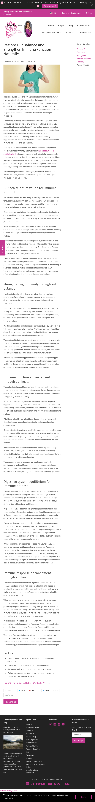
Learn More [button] (8, 798)
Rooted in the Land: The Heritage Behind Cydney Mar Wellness (11, 729)
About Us (70, 32)
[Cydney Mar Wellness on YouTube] (63, 725)
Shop (60, 25)
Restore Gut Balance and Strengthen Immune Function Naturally (84, 55)
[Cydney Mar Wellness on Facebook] (54, 725)
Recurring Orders (32, 727)
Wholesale (30, 755)
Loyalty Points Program (34, 761)
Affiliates (29, 758)
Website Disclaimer (33, 749)
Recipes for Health (51, 32)
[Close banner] (92, 4)
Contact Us (30, 733)
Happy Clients (83, 25)
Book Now (85, 32)
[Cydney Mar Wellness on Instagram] (59, 725)
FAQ (28, 752)
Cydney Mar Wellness (54, 779)
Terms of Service (32, 746)
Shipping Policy (32, 740)
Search (29, 724)
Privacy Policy (31, 743)
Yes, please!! (50, 6)
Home (51, 25)
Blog (71, 25)
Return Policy (31, 736)
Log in (64, 13)
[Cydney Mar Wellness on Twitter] (50, 725)
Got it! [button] (83, 797)
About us (29, 730)
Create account (76, 13)
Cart (90, 13)
